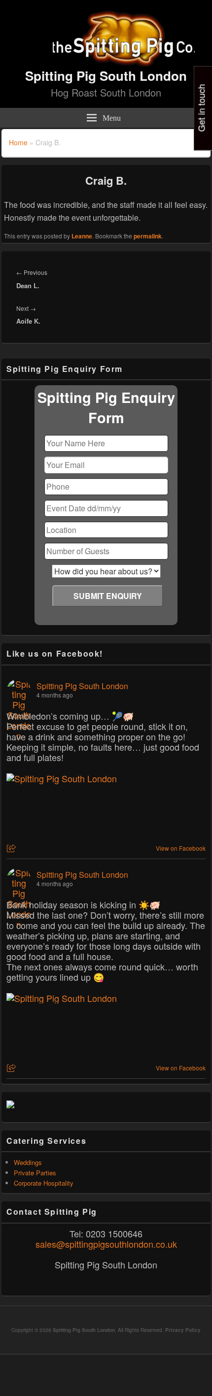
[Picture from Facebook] (56, 809)
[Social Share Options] (12, 848)
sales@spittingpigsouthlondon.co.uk (106, 1243)
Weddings (28, 1162)
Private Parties (35, 1172)
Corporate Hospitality (43, 1183)
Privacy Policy (183, 1330)
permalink (148, 236)
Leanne (81, 236)
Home (18, 142)
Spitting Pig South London (106, 75)
